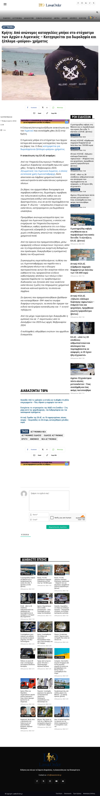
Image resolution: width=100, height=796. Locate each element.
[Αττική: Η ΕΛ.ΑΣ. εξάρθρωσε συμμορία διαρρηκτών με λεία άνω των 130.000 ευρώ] (45, 570)
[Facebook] (78, 3)
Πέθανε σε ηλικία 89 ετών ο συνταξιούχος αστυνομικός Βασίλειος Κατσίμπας (27, 663)
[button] (97, 12)
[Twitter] (43, 781)
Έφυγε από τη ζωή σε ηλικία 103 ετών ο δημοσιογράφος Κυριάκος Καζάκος (44, 663)
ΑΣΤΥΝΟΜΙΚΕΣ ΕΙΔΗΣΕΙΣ (31, 435)
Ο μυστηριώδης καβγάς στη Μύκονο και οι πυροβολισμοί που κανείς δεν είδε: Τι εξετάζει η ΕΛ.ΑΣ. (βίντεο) (27, 582)
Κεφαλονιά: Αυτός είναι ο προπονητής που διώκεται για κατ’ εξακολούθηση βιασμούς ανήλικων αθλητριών (27, 724)
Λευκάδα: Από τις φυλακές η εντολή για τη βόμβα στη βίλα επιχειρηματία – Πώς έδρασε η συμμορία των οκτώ (44, 401)
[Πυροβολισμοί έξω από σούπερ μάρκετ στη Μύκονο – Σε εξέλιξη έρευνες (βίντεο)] (62, 683)
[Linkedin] (86, 3)
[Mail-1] (63, 781)
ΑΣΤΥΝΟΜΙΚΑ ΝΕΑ (38, 432)
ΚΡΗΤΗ (24, 439)
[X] (93, 3)
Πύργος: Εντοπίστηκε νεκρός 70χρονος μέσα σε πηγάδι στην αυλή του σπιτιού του (62, 637)
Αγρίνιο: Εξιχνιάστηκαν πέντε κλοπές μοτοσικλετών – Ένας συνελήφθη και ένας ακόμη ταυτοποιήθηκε (44, 609)
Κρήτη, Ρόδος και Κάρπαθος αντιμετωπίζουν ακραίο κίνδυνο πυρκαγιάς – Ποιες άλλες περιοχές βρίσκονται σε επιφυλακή (27, 696)
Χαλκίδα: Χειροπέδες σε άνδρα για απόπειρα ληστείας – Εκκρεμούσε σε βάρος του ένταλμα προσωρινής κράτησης (61, 609)
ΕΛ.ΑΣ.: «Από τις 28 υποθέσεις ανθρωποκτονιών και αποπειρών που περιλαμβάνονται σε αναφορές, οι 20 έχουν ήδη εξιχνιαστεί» (27, 611)
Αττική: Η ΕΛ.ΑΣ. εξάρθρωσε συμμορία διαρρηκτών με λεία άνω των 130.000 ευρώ (44, 580)
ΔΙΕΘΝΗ (58, 716)
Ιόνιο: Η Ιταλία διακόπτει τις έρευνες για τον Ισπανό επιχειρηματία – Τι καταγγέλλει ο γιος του (61, 723)
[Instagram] (82, 3)
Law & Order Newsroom (6, 117)
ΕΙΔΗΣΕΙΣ (41, 657)
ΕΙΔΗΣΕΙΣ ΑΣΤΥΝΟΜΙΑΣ (53, 435)
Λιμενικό (29, 130)
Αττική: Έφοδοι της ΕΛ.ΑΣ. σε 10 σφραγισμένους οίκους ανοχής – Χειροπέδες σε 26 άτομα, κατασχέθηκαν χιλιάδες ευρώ (44, 419)
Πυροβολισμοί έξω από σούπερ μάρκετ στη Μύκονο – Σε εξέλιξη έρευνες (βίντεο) (61, 693)
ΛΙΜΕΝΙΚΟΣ (34, 439)
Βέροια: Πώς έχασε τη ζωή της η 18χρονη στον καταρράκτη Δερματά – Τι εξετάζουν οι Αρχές (44, 722)
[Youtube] (56, 781)
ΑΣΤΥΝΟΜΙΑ (8, 27)
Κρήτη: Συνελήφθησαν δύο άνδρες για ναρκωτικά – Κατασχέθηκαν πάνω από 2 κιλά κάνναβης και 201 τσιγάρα (45, 639)
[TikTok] (89, 3)
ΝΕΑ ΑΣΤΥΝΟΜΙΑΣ (49, 439)
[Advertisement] (45, 362)
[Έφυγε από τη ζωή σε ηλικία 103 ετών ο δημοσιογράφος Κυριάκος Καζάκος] (45, 653)
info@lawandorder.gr (54, 775)
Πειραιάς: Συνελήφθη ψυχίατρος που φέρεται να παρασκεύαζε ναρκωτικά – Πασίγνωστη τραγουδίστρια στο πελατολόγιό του (44, 696)
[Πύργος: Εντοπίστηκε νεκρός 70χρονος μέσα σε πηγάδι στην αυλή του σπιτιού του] (62, 626)
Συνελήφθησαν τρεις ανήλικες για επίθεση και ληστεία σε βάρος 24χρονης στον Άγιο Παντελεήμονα (27, 638)
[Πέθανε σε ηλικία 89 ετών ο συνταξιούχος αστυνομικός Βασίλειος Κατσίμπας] (28, 653)
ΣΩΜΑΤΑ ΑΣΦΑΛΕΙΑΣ (25, 656)
